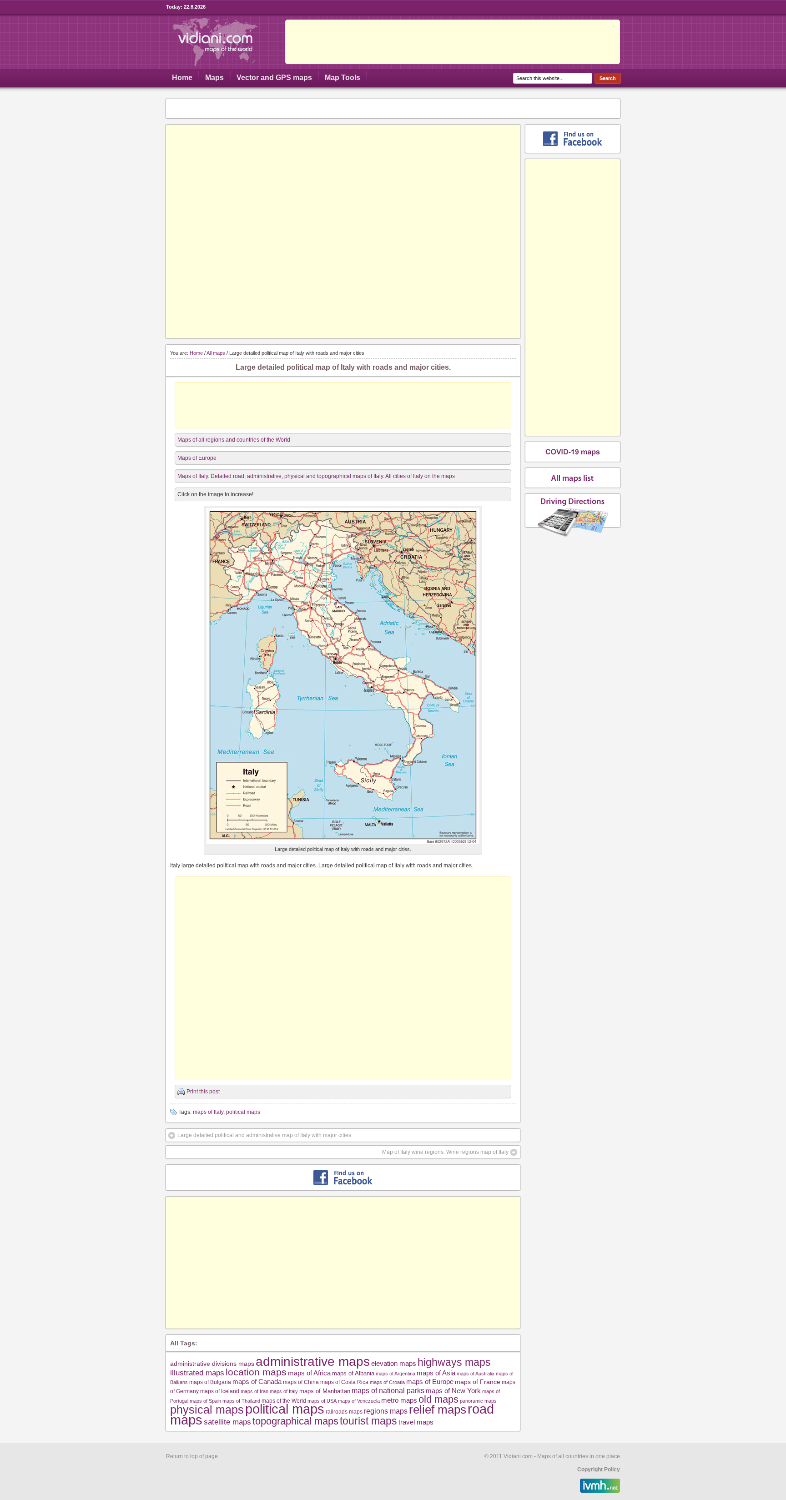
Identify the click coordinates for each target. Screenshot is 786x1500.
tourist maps (368, 1421)
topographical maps (295, 1421)
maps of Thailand (241, 1401)
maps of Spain (205, 1401)
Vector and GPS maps (274, 77)
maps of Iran (254, 1391)
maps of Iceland (219, 1391)
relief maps (437, 1409)
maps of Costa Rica (344, 1382)
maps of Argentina (395, 1373)
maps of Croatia (387, 1382)
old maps (438, 1399)
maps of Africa (309, 1373)
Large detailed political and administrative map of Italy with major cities (264, 1135)
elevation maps (393, 1363)
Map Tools (342, 77)
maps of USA (322, 1401)
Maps (214, 77)
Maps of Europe (197, 458)
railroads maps (344, 1411)
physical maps (207, 1409)
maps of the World (284, 1401)
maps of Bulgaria (210, 1382)
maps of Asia (436, 1373)
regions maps (386, 1411)
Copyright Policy (598, 1469)
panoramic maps (478, 1401)
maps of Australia (475, 1373)
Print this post (203, 1091)
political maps (243, 1112)
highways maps (454, 1362)
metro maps (399, 1400)
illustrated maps (197, 1372)
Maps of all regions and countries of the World (233, 440)
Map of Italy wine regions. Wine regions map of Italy (445, 1152)
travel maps (415, 1422)
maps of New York (453, 1390)
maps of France (477, 1381)
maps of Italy (208, 1112)
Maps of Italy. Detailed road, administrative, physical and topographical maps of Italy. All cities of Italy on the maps (316, 476)
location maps (256, 1372)
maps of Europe (429, 1381)
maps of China (301, 1382)
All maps (216, 353)
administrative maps (313, 1361)
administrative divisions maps (212, 1363)
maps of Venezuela (359, 1401)
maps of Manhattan (324, 1391)
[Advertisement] (452, 41)
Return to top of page (192, 1456)
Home (182, 77)
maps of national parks (388, 1390)
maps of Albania (353, 1373)
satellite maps (227, 1422)
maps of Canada (257, 1381)
